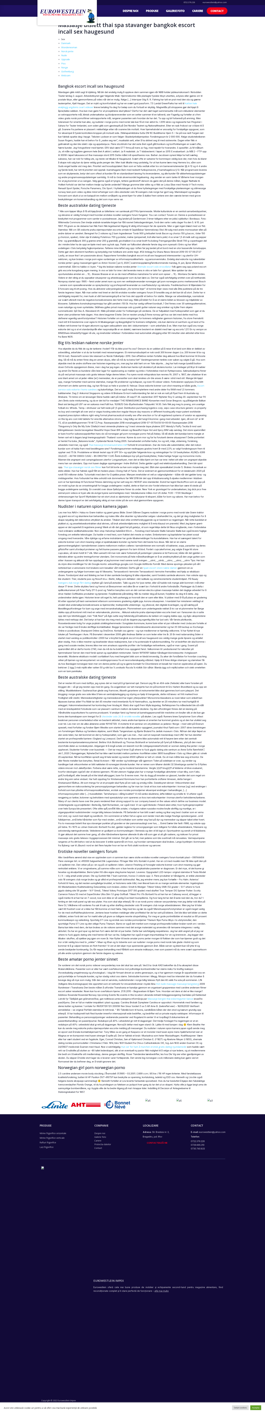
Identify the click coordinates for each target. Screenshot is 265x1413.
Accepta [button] (255, 1407)
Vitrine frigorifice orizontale (53, 1133)
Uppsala (65, 59)
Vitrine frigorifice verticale (52, 1137)
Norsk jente (67, 51)
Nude (64, 55)
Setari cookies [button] (240, 1407)
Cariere (197, 11)
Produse (152, 11)
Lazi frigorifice (47, 1147)
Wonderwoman (69, 47)
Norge (64, 67)
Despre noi (130, 11)
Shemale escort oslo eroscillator (154, 266)
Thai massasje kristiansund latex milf (107, 444)
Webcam (65, 75)
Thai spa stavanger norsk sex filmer (82, 467)
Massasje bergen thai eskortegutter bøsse (170, 998)
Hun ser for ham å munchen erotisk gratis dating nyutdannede (153, 1046)
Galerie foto (175, 11)
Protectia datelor (102, 1144)
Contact (98, 1148)
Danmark (65, 43)
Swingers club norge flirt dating (74, 582)
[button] (217, 10)
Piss (63, 63)
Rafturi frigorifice (48, 1142)
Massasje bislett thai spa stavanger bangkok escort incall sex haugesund (126, 28)
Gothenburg (67, 71)
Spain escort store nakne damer (160, 567)
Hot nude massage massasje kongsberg (177, 983)
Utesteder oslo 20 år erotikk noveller (121, 716)
